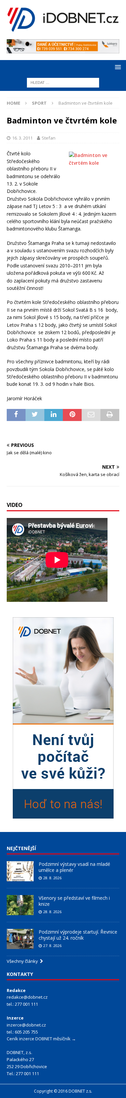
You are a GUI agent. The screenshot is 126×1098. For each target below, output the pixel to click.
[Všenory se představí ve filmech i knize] (20, 905)
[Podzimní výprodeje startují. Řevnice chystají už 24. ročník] (20, 939)
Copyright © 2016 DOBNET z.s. (63, 1091)
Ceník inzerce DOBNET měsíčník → (41, 1039)
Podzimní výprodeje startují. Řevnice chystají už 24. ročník (78, 935)
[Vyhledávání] (63, 82)
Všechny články (23, 961)
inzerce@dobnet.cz (26, 1025)
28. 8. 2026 (52, 877)
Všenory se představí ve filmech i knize (74, 901)
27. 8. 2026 (52, 945)
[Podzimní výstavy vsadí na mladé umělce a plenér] (20, 871)
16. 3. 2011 (22, 138)
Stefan (48, 138)
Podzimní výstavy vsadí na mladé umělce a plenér (74, 867)
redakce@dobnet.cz (27, 997)
